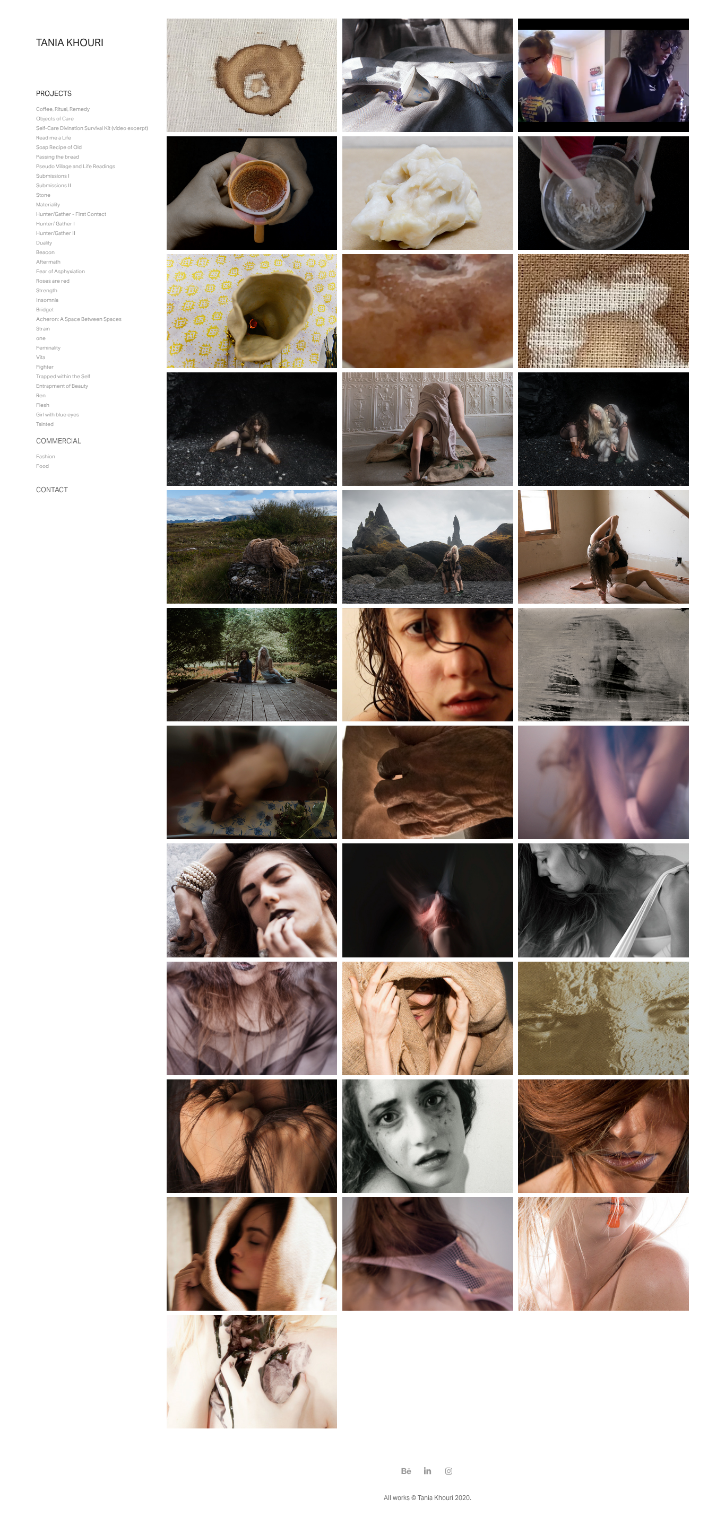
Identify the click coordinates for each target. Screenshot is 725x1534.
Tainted (45, 424)
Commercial (58, 441)
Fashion (45, 456)
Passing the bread (57, 156)
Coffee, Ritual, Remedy (63, 109)
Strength (46, 290)
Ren (41, 395)
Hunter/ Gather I (55, 223)
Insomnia (47, 300)
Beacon (45, 252)
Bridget (45, 309)
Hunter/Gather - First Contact (71, 214)
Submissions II (53, 185)
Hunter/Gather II (55, 233)
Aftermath (48, 261)
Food (42, 466)
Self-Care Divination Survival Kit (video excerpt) (92, 128)
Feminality (48, 347)
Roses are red (53, 280)
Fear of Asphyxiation (60, 271)
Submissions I (53, 175)
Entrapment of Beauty (62, 385)
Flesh (42, 405)
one (41, 338)
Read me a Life (53, 137)
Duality (44, 242)
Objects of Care (55, 118)
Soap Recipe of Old (59, 147)
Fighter (45, 366)
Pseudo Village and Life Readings (75, 166)
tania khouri (69, 42)
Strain (43, 328)
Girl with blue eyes (57, 414)
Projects (54, 93)
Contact (52, 489)
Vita (40, 357)
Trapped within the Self (63, 376)
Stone (43, 194)
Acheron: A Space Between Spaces (79, 319)
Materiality (48, 204)
